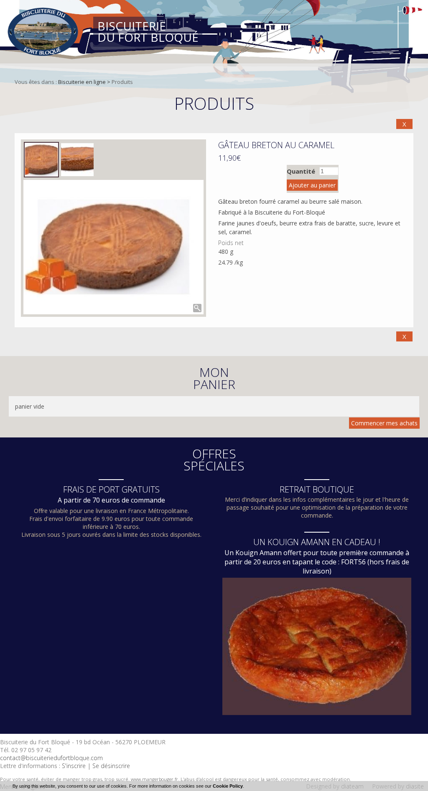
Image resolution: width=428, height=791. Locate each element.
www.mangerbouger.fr (154, 779)
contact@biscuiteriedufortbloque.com (51, 758)
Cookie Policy (228, 785)
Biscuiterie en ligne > (85, 82)
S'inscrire (74, 766)
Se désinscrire (111, 766)
